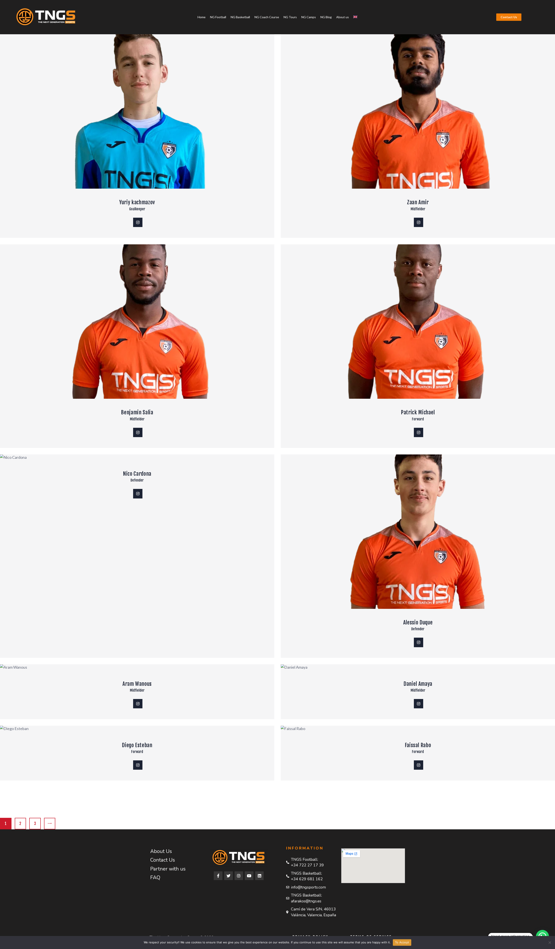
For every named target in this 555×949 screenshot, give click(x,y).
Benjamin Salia (137, 412)
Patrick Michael (418, 412)
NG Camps (308, 17)
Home (202, 17)
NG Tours (290, 17)
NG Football (218, 17)
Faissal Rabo (418, 745)
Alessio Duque (418, 622)
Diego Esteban (137, 745)
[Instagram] (239, 875)
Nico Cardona (137, 473)
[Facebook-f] (218, 875)
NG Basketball (240, 17)
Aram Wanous (137, 684)
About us (342, 17)
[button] (508, 17)
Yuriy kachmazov (137, 202)
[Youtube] (249, 875)
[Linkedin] (259, 875)
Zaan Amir (418, 202)
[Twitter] (228, 875)
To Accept (402, 942)
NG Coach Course (267, 17)
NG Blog (326, 17)
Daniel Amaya (417, 684)
